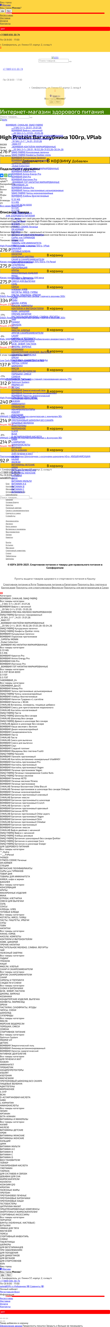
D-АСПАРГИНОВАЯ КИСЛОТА (26, 436)
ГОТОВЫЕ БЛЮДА (20, 251)
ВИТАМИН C (17, 489)
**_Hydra (16, 218)
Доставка (5, 18)
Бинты (8, 542)
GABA (14, 439)
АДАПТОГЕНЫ (18, 425)
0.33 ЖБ (15, 199)
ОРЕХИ (15, 357)
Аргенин (9, 523)
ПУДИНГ (15, 322)
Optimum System (20, 382)
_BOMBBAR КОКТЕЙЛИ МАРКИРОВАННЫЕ (33, 146)
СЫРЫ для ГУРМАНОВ (23, 237)
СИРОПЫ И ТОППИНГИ (23, 338)
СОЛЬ (14, 283)
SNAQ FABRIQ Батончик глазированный (32, 138)
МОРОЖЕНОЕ (18, 428)
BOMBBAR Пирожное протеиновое (30, 160)
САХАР (14, 335)
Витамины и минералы (16, 529)
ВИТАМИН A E (18, 483)
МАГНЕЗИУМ (18, 417)
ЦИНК (14, 478)
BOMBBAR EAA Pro (21, 176)
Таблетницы (11, 556)
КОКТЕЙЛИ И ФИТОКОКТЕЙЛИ (27, 308)
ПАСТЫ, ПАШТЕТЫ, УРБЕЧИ (26, 294)
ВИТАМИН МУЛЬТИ (21, 481)
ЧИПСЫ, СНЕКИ (19, 362)
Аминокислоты (12, 521)
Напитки (9, 505)
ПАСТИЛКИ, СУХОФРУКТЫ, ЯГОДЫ (29, 360)
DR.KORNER (17, 229)
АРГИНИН (16, 447)
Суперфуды (10, 516)
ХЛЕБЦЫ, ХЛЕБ (19, 289)
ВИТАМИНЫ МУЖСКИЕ (23, 470)
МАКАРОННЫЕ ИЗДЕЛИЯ (24, 272)
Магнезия (10, 548)
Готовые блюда (12, 502)
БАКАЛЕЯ (16, 248)
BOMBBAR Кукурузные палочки (28, 157)
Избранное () (22, 1286)
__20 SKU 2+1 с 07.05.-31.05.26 (27, 133)
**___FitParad (18, 221)
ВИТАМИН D (17, 491)
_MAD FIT (16, 143)
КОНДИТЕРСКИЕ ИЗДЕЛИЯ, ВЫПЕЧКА (31, 352)
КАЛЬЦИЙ (16, 475)
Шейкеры (10, 558)
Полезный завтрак (13, 508)
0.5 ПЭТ (15, 210)
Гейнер (9, 534)
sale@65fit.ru (7, 1286)
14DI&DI (15, 223)
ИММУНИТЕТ (18, 403)
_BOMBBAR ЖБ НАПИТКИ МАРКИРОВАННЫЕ (35, 168)
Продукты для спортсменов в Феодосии (39, 587)
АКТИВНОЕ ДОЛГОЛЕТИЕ (24, 398)
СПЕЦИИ (15, 232)
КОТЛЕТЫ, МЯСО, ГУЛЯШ (24, 292)
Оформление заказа (11, 1325)
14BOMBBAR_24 (19, 184)
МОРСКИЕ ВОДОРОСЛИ (23, 371)
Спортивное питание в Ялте (19, 584)
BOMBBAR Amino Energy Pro (26, 173)
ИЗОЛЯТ (15, 412)
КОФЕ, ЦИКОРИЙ (20, 311)
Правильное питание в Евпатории (57, 584)
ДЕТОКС (15, 387)
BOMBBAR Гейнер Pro (22, 187)
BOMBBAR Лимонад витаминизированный (34, 392)
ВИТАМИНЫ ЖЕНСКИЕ (23, 472)
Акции (8, 13)
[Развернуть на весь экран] (4, 1318)
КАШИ (14, 327)
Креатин (9, 537)
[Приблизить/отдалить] (7, 1318)
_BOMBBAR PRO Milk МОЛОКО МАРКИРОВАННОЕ (37, 135)
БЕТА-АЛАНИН (19, 450)
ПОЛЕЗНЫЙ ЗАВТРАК (22, 256)
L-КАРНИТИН (18, 442)
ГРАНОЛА (16, 324)
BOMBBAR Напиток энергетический (30, 395)
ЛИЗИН (15, 456)
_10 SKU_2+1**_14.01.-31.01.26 (26, 141)
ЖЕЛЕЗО (15, 461)
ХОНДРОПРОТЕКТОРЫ (23, 409)
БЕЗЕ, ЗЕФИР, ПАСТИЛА (23, 343)
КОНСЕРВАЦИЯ (19, 267)
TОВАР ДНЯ (17, 240)
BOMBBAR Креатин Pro (23, 171)
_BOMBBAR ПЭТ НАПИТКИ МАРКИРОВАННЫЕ (35, 182)
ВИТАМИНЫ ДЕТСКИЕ (23, 464)
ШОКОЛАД (17, 365)
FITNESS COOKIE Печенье (24, 226)
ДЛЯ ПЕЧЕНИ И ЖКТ (22, 453)
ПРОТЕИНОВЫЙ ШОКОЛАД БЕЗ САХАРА (32, 420)
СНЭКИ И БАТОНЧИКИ (23, 341)
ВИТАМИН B (17, 486)
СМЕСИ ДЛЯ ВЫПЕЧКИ (23, 281)
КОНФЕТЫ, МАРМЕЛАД (23, 354)
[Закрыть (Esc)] (1, 1318)
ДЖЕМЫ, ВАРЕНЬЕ (21, 346)
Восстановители (13, 532)
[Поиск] (70, 61)
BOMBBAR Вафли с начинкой (26, 130)
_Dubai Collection (20, 165)
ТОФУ (14, 300)
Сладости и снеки (13, 513)
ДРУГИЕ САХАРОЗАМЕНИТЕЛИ (27, 332)
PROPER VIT (17, 384)
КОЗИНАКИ (17, 349)
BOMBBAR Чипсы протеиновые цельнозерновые (37, 190)
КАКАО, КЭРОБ (19, 302)
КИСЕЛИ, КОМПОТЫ (22, 305)
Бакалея (9, 499)
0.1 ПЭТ (15, 207)
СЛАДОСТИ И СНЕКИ (22, 262)
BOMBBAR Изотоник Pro (24, 179)
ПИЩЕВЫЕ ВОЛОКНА (22, 422)
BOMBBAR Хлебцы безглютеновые (30, 195)
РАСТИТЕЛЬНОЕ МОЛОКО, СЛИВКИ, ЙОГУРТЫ (35, 316)
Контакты (5, 23)
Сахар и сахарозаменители (17, 510)
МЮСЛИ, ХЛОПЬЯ (20, 330)
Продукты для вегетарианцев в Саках (86, 587)
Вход (17, 1291)
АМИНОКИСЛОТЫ (20, 444)
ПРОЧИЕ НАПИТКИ (21, 313)
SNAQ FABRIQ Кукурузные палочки (30, 152)
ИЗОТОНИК (17, 414)
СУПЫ (14, 297)
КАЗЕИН (15, 401)
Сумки (8, 553)
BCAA (14, 433)
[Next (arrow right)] (4, 1321)
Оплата (4, 20)
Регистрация (7, 1291)
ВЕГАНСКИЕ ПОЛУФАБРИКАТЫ (27, 234)
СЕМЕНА (15, 376)
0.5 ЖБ (15, 202)
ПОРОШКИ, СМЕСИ (21, 373)
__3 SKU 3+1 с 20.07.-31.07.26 (26, 127)
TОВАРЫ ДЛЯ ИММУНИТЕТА (26, 242)
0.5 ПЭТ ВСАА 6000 (21, 204)
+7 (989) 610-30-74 (10, 34)
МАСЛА (15, 368)
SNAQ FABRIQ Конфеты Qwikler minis (31, 154)
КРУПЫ (15, 270)
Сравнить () (37, 1286)
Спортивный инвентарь (16, 550)
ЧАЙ (13, 319)
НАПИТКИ (16, 253)
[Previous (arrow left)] (1, 1321)
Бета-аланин (11, 526)
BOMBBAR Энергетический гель (28, 390)
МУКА (14, 275)
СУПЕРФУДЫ (18, 264)
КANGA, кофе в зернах (23, 245)
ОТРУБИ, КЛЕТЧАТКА (22, 278)
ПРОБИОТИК (18, 406)
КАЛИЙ (15, 459)
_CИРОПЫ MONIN (20, 163)
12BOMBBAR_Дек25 (21, 213)
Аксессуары (6, 15)
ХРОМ (14, 467)
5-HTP (14, 431)
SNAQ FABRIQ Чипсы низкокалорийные (32, 193)
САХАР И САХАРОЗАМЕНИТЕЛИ (27, 259)
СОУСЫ (15, 286)
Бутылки (9, 545)
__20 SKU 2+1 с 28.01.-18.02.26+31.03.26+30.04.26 (37, 149)
